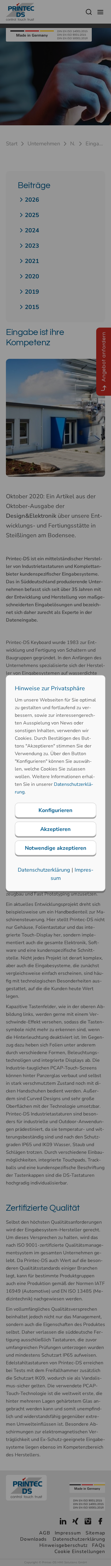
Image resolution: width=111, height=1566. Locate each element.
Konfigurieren (55, 810)
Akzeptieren (55, 828)
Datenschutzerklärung (44, 869)
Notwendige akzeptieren (55, 847)
